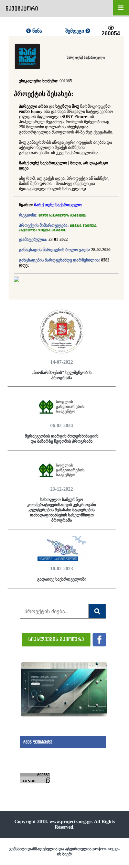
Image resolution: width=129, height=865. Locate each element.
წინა (36, 31)
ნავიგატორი (22, 8)
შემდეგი (75, 31)
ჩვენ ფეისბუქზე (37, 742)
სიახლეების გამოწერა (56, 639)
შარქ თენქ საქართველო (58, 204)
